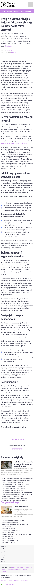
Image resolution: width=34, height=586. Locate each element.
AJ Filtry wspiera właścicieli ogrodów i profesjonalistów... (17, 478)
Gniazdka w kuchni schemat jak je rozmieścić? (14, 498)
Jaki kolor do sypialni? (21, 507)
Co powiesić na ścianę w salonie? (11, 530)
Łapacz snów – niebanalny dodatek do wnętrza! (15, 524)
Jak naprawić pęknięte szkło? (10, 522)
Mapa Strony (4, 581)
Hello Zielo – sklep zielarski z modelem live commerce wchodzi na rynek (23, 464)
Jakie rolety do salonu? (8, 528)
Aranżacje (13, 52)
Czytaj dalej (9, 46)
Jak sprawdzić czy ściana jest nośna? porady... (14, 500)
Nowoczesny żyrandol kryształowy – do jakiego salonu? (17, 492)
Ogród (2, 557)
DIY (1, 553)
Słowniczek (3, 546)
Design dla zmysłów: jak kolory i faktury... (13, 520)
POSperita (16, 581)
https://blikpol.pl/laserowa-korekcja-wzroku (15, 143)
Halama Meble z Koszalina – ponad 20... (12, 482)
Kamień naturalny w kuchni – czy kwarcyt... (13, 486)
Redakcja (9, 50)
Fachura (10, 581)
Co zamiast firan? (6, 526)
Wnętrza (3, 561)
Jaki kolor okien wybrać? (8, 538)
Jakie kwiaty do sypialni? (8, 536)
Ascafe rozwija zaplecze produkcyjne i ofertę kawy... (16, 480)
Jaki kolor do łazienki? (8, 532)
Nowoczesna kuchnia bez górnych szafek (13, 490)
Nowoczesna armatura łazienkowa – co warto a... (15, 484)
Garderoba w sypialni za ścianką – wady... (13, 496)
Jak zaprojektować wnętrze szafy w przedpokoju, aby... (16, 534)
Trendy (2, 559)
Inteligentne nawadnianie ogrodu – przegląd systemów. (17, 494)
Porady (2, 549)
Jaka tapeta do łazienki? (8, 542)
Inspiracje (3, 555)
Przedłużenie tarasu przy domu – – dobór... (13, 488)
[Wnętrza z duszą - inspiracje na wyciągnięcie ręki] (9, 4)
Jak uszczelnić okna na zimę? (10, 540)
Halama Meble (24, 581)
